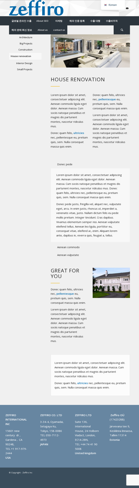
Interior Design (24, 63)
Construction (25, 49)
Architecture (25, 37)
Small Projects (24, 69)
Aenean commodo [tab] (68, 247)
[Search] (122, 29)
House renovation (21, 56)
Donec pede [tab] (64, 164)
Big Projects (26, 43)
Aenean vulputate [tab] (68, 255)
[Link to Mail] (127, 8)
